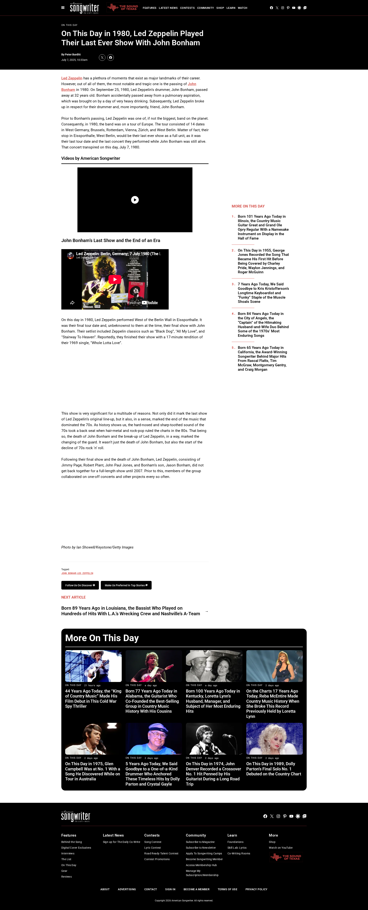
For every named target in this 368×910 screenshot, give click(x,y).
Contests (187, 7)
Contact (150, 889)
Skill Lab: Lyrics (237, 847)
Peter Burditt (73, 54)
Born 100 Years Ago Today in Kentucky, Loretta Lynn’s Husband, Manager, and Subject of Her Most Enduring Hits (213, 701)
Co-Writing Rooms (239, 853)
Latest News (168, 7)
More (273, 835)
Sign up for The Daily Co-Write (121, 841)
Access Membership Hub (201, 865)
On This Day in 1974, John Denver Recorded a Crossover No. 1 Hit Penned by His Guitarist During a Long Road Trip (213, 773)
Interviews (67, 853)
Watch (242, 7)
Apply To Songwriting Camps (204, 853)
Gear (64, 870)
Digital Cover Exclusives (76, 847)
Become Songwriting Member (204, 859)
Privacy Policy (257, 889)
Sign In (170, 889)
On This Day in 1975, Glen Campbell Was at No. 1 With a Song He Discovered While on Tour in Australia (92, 771)
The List (66, 859)
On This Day (69, 25)
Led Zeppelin (71, 78)
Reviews (66, 876)
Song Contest (152, 841)
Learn (231, 7)
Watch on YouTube (280, 847)
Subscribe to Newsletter (201, 847)
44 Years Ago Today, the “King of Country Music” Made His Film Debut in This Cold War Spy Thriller (93, 699)
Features (149, 7)
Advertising (127, 889)
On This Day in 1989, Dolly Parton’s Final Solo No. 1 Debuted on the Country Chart (273, 768)
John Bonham (68, 573)
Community (205, 7)
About (105, 889)
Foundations (236, 841)
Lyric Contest (152, 847)
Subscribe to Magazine (200, 841)
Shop (220, 7)
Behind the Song (71, 841)
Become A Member (196, 889)
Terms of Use (227, 889)
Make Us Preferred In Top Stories (125, 585)
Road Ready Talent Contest (161, 853)
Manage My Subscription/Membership (202, 873)
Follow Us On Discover (79, 585)
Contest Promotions (157, 859)
